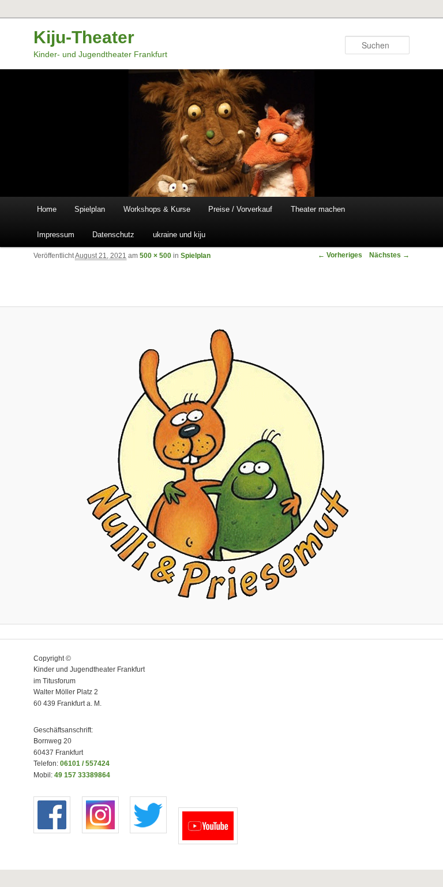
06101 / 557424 (85, 763)
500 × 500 (155, 256)
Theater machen (318, 209)
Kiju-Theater (83, 37)
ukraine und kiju (179, 234)
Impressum (55, 234)
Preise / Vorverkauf (240, 209)
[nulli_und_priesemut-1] (221, 465)
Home (47, 209)
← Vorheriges (340, 255)
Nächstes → (389, 255)
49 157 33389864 (82, 775)
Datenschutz (113, 234)
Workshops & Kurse (156, 209)
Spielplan (89, 209)
